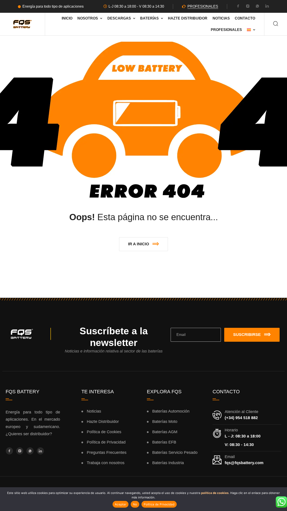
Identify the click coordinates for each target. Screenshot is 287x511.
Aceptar (120, 504)
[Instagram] (248, 6)
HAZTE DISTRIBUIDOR (187, 18)
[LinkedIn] (267, 6)
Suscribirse (247, 334)
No (135, 504)
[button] (143, 244)
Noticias (221, 18)
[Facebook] (238, 6)
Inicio (67, 18)
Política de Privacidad (159, 504)
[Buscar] (275, 24)
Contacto (245, 18)
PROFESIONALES (202, 6)
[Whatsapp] (257, 6)
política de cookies (214, 493)
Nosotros (87, 18)
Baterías (149, 18)
